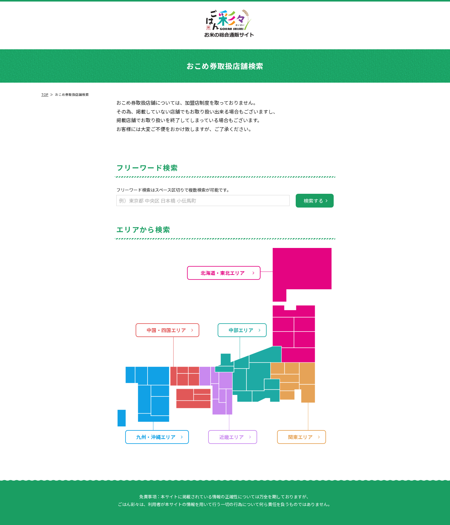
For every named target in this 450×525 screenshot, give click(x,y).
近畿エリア (231, 437)
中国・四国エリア (166, 330)
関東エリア (300, 437)
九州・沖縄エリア (155, 437)
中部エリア (241, 330)
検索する (313, 200)
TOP (44, 94)
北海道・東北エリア (223, 272)
